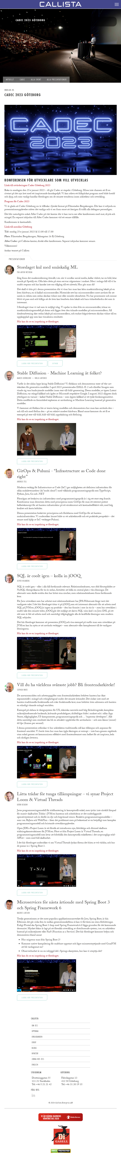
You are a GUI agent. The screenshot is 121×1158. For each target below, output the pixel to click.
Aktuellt (10, 79)
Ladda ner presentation (32, 363)
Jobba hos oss (38, 1059)
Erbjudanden (37, 1036)
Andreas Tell (22, 481)
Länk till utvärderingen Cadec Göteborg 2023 (27, 186)
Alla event (36, 79)
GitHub (55, 363)
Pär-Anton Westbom (24, 272)
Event (34, 1042)
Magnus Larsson (23, 912)
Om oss (35, 1025)
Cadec (22, 79)
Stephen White (22, 689)
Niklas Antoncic (41, 378)
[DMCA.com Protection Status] (61, 1152)
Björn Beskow (22, 804)
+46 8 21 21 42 (44, 1085)
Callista (34, 1018)
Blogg (34, 1047)
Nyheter (35, 1053)
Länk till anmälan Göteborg (18, 227)
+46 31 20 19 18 (73, 1085)
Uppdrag (35, 1031)
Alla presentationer (57, 79)
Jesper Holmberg (23, 580)
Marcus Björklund (24, 378)
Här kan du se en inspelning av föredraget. (38, 322)
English (35, 1064)
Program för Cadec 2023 (16, 202)
